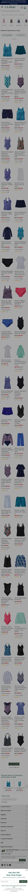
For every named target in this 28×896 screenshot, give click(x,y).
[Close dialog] (26, 870)
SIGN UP (23, 881)
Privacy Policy (13, 891)
